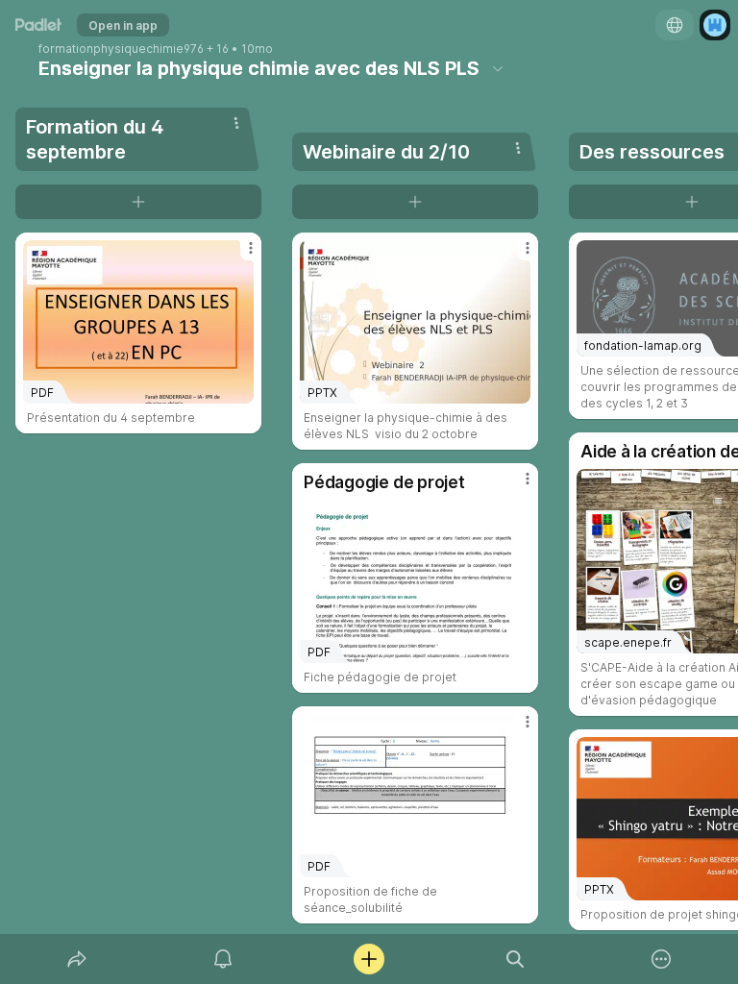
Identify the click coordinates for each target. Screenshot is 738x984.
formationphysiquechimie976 (121, 49)
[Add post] (369, 959)
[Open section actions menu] (236, 123)
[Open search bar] (515, 959)
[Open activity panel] (223, 959)
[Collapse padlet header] (498, 68)
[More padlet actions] (661, 959)
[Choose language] (674, 25)
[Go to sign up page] (715, 25)
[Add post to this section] (138, 201)
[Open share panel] (77, 959)
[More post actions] (238, 255)
